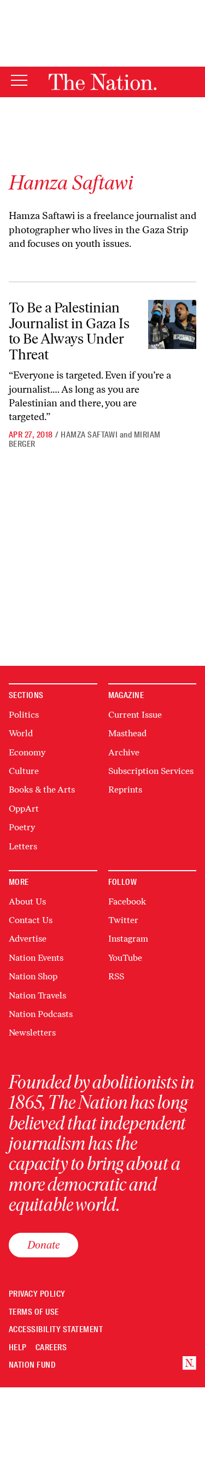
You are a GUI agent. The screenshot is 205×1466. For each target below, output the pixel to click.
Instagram (128, 938)
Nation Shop (33, 976)
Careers (51, 1347)
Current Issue (135, 715)
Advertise (27, 938)
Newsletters (32, 1032)
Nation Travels (37, 995)
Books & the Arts (42, 789)
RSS (116, 976)
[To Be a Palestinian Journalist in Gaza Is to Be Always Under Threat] (172, 324)
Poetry (22, 827)
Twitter (123, 920)
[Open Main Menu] (19, 81)
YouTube (125, 958)
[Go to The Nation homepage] (102, 82)
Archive (123, 752)
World (21, 733)
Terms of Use (34, 1312)
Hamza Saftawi (89, 434)
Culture (24, 771)
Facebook (127, 901)
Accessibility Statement (56, 1329)
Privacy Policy (37, 1294)
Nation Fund (32, 1365)
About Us (27, 901)
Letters (23, 846)
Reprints (125, 789)
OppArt (24, 808)
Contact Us (30, 920)
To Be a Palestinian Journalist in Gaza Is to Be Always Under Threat (69, 331)
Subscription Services (151, 771)
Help (18, 1347)
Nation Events (36, 958)
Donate (43, 1244)
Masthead (127, 733)
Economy (27, 752)
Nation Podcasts (41, 1014)
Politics (24, 715)
